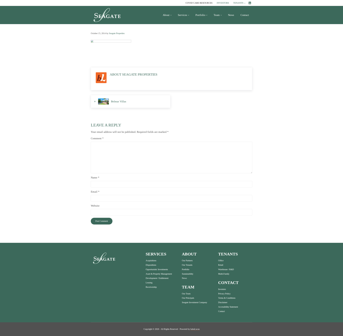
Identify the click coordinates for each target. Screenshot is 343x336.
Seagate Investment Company (194, 302)
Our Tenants (187, 265)
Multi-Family (223, 274)
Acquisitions (151, 260)
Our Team (186, 294)
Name (95, 177)
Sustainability (187, 274)
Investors (222, 289)
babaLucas (195, 329)
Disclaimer (222, 302)
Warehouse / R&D (226, 269)
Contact (221, 311)
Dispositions (151, 265)
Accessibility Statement (228, 307)
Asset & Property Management (159, 274)
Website (95, 205)
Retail (220, 265)
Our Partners (187, 260)
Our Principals (188, 298)
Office (221, 260)
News (184, 278)
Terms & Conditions (226, 298)
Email (95, 191)
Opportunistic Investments (157, 269)
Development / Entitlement (157, 278)
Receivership (151, 287)
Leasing (149, 282)
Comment (97, 138)
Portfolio (185, 269)
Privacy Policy (224, 294)
